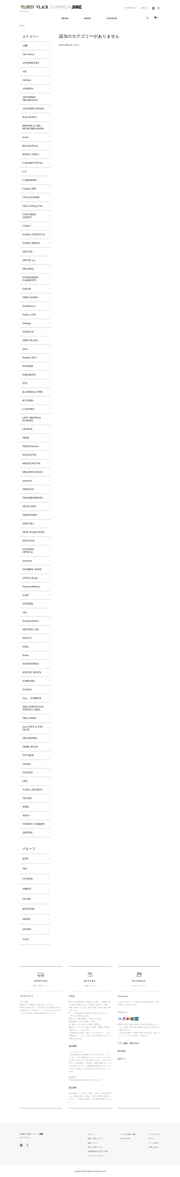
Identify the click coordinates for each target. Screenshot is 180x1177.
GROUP (87, 18)
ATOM (127, 1138)
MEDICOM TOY (31, 463)
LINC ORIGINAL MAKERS (31, 419)
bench (25, 137)
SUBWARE (28, 681)
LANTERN (28, 409)
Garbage (26, 323)
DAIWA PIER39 (31, 243)
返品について (93, 1143)
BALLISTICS (29, 117)
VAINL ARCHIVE (32, 790)
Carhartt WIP (29, 189)
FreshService (29, 306)
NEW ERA (28, 523)
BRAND (64, 18)
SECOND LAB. (30, 629)
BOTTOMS (28, 909)
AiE (24, 71)
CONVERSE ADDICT (29, 216)
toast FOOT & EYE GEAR (32, 728)
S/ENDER (27, 604)
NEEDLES (28, 489)
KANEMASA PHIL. (33, 392)
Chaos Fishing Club (32, 206)
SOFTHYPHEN (30, 664)
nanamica (27, 480)
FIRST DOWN (30, 297)
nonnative (27, 561)
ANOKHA (27, 88)
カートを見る (153, 1143)
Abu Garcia (28, 54)
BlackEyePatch (30, 146)
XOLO (25, 815)
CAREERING (29, 180)
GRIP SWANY (30, 340)
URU (25, 781)
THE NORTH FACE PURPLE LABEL (33, 708)
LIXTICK (27, 429)
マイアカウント (131, 8)
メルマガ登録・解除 (128, 1134)
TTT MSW (28, 755)
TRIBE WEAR (30, 747)
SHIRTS (26, 889)
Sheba (25, 646)
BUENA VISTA (30, 154)
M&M (25, 437)
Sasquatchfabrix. (31, 621)
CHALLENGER (30, 197)
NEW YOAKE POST (33, 532)
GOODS (26, 929)
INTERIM (27, 366)
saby (24, 612)
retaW (25, 595)
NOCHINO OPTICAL (28, 551)
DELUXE (27, 251)
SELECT (27, 638)
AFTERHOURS (30, 63)
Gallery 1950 (29, 314)
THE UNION (29, 718)
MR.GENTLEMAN (32, 472)
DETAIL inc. (29, 260)
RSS (122, 1138)
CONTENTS (111, 18)
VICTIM (27, 798)
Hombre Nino (29, 357)
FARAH (26, 289)
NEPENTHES (29, 515)
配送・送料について (95, 1138)
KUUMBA (28, 400)
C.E (24, 171)
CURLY (26, 226)
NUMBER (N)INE (32, 569)
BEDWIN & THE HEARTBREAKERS (33, 127)
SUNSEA (27, 689)
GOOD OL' (28, 332)
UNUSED (27, 772)
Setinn (25, 655)
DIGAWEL (28, 269)
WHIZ (25, 807)
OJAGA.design (30, 578)
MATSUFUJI (29, 455)
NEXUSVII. (28, 541)
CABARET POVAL (32, 163)
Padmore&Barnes (31, 586)
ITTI (24, 383)
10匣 (25, 45)
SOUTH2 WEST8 (31, 672)
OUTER (26, 899)
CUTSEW (27, 879)
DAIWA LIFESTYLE (33, 234)
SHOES (26, 919)
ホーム (22, 25)
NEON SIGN (29, 506)
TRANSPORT (29, 738)
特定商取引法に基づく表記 (98, 1151)
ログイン (144, 8)
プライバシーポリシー (96, 1156)
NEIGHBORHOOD (32, 498)
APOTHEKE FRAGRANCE (30, 98)
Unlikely (26, 764)
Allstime (26, 80)
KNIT (25, 859)
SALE (25, 939)
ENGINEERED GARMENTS (30, 279)
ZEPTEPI (27, 832)
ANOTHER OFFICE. (33, 108)
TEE (24, 869)
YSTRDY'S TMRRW (33, 824)
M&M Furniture (30, 446)
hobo (25, 349)
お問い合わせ (153, 1147)
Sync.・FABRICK (31, 698)
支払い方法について (95, 1147)
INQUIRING (29, 375)
